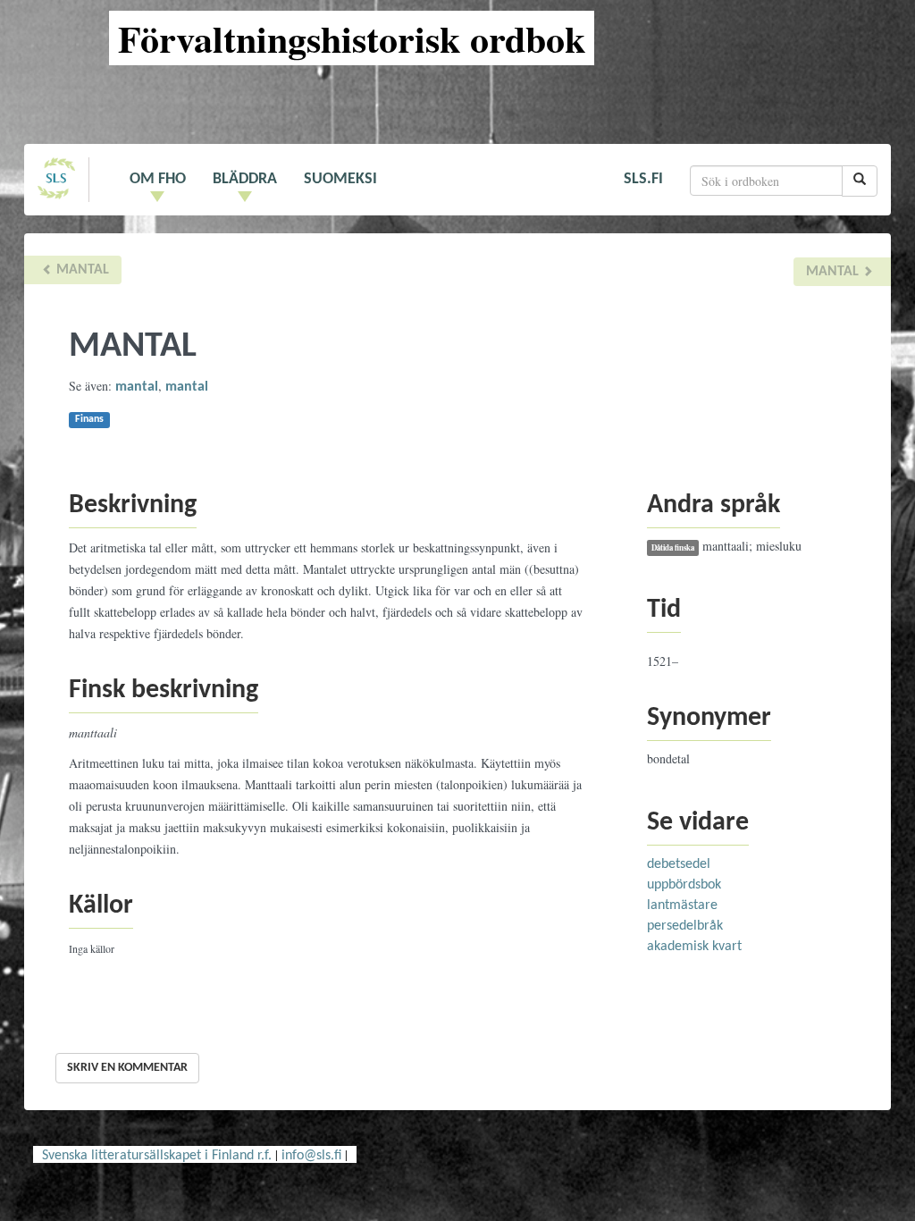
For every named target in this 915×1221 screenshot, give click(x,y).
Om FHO (158, 179)
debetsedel (678, 864)
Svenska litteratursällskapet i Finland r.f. (157, 1156)
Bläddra (245, 179)
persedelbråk (685, 926)
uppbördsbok (684, 885)
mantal (81, 270)
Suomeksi (340, 179)
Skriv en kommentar (127, 1067)
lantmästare (682, 905)
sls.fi (643, 179)
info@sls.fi (311, 1156)
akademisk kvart (694, 946)
